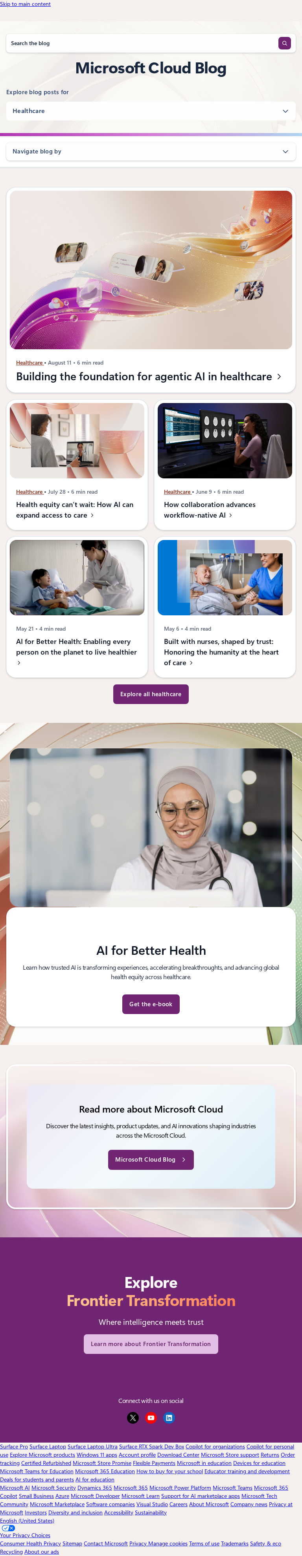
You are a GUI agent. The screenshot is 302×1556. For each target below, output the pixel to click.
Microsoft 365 (131, 1488)
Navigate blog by (37, 151)
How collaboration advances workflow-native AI (210, 509)
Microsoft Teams (232, 1488)
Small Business (36, 1496)
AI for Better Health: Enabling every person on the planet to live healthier (76, 647)
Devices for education (259, 1463)
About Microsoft (209, 1504)
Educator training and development (247, 1471)
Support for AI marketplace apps (200, 1496)
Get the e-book (150, 1004)
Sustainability (151, 1512)
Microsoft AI (15, 1488)
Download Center (178, 1455)
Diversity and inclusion (75, 1512)
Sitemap (72, 1543)
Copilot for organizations (215, 1446)
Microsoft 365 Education (105, 1471)
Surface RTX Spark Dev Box (151, 1446)
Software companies (110, 1504)
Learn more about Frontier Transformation (151, 1344)
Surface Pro (14, 1446)
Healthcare (29, 111)
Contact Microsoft (106, 1543)
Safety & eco (265, 1543)
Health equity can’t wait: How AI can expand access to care (74, 509)
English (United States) (27, 1521)
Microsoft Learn (141, 1496)
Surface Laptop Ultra (93, 1446)
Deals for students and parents (37, 1479)
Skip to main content (25, 4)
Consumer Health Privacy (30, 1543)
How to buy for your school (169, 1471)
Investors (36, 1512)
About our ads (41, 1552)
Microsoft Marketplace (57, 1504)
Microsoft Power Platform (180, 1488)
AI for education (95, 1479)
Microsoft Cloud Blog (145, 1159)
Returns (270, 1455)
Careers (178, 1504)
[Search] (284, 43)
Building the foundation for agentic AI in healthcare (145, 376)
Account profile (137, 1455)
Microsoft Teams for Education (37, 1471)
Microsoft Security (53, 1488)
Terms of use (204, 1543)
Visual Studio (152, 1504)
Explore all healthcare (151, 694)
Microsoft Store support (230, 1455)
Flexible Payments (154, 1463)
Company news (248, 1504)
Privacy (138, 1543)
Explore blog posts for (37, 92)
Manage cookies (168, 1543)
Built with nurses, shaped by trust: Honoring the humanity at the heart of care (221, 652)
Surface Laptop (47, 1446)
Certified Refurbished (46, 1463)
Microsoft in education (204, 1463)
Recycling (11, 1552)
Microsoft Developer (95, 1496)
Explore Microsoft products (42, 1455)
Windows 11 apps (97, 1455)
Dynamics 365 (94, 1488)
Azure (62, 1496)
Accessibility (118, 1512)
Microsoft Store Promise (102, 1463)
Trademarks (235, 1543)
